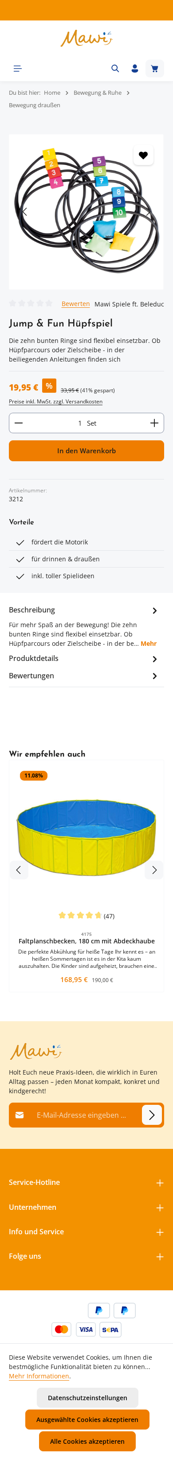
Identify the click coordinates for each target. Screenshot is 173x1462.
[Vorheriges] (25, 211)
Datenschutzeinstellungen (87, 1398)
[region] (86, 212)
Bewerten (76, 303)
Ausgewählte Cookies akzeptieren (87, 1419)
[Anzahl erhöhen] (154, 423)
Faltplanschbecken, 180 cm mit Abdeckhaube (87, 941)
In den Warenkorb (86, 450)
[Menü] (18, 68)
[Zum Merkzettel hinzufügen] (143, 155)
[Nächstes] (147, 211)
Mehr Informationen (39, 1376)
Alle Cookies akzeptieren (87, 1441)
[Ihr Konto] (135, 68)
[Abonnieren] (152, 1115)
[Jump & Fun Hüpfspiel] (86, 212)
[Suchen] (115, 68)
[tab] (84, 626)
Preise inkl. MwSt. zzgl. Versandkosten (55, 401)
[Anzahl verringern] (18, 423)
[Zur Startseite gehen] (86, 38)
